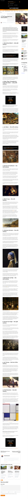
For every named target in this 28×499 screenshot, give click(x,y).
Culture (2, 15)
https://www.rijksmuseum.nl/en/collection (13, 310)
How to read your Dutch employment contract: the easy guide (25, 59)
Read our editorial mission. (15, 448)
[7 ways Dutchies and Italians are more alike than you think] (17, 467)
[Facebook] (0, 0)
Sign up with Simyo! (21, 9)
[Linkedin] (2, 0)
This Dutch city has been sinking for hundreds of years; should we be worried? (3, 472)
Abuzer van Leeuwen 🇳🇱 (10, 476)
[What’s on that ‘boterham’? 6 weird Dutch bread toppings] (11, 467)
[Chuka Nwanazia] (1, 22)
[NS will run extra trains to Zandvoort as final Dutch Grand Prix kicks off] (22, 56)
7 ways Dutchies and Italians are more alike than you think (17, 471)
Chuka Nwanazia (4, 22)
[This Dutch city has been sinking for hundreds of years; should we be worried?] (4, 467)
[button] (26, 11)
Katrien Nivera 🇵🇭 (3, 477)
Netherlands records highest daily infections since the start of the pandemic (16, 452)
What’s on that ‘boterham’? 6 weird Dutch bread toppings (10, 471)
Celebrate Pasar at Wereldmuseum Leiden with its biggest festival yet (25, 69)
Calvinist (13, 210)
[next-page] (2, 480)
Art (4, 15)
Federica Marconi (16, 476)
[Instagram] (1, 0)
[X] (3, 0)
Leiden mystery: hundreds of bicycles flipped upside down (5, 451)
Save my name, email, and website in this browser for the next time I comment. (9, 493)
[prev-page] (1, 480)
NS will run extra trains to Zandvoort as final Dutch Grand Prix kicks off (25, 56)
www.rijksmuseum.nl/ (12, 227)
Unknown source (11, 196)
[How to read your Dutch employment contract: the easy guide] (22, 59)
